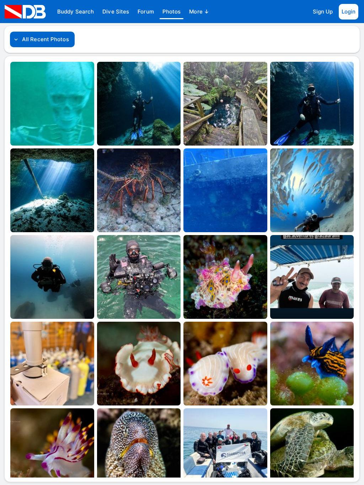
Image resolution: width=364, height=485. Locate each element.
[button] (75, 11)
